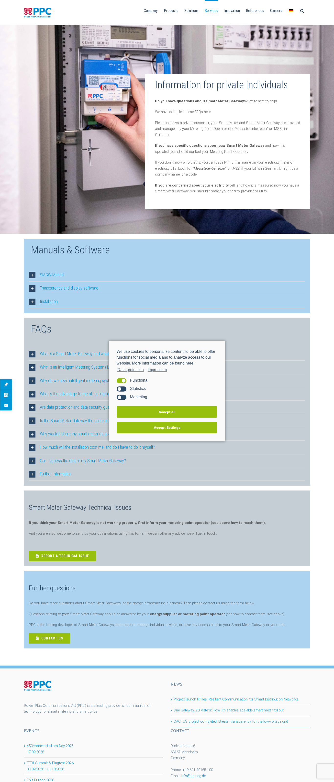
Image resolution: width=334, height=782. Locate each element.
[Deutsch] (291, 10)
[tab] (167, 275)
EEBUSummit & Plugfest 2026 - (50, 766)
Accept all (167, 412)
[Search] (302, 10)
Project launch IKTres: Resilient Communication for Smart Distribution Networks (236, 699)
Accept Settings (167, 427)
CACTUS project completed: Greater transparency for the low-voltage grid (231, 721)
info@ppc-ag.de (193, 776)
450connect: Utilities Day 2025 (50, 749)
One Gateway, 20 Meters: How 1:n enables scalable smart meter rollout (229, 710)
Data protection (130, 369)
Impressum (157, 369)
